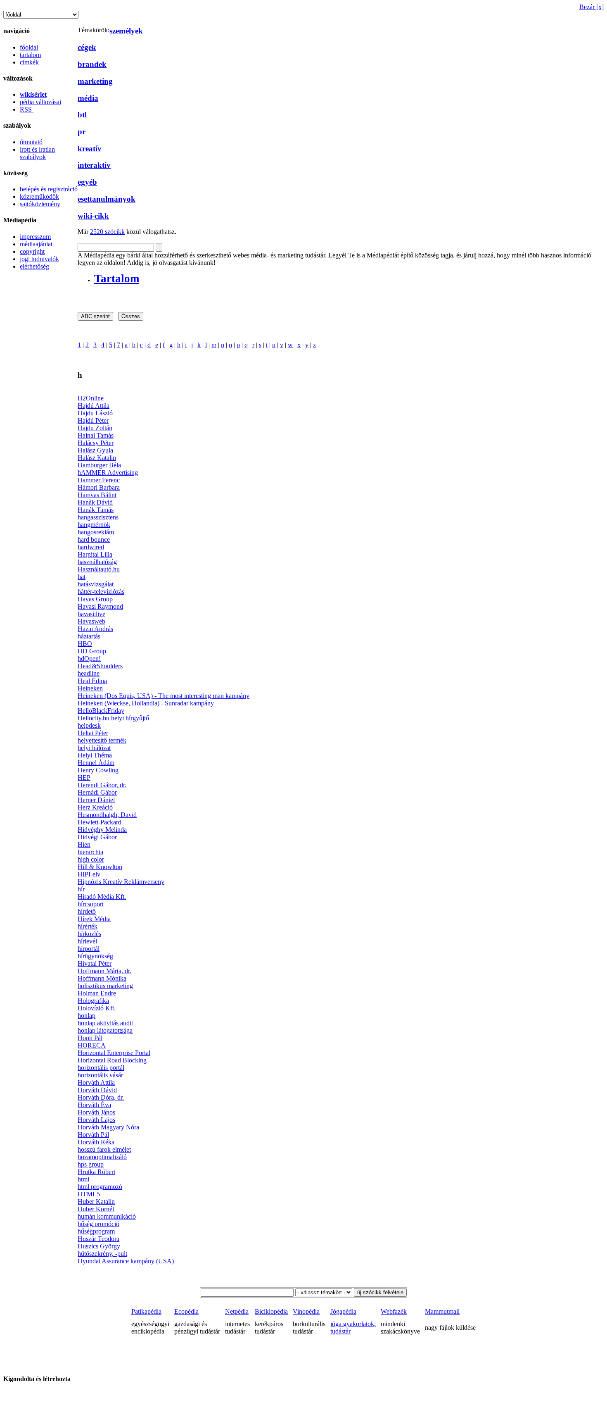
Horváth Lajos (96, 1119)
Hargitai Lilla (95, 554)
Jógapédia (343, 1311)
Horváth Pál (93, 1134)
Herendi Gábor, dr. (102, 784)
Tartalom (116, 278)
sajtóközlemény (40, 203)
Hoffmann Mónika (102, 978)
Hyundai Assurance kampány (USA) (126, 1261)
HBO (85, 643)
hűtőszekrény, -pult (102, 1253)
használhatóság (97, 561)
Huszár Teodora (98, 1238)
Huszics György (99, 1246)
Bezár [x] (591, 6)
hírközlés (89, 933)
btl (82, 114)
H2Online (91, 398)
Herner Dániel (96, 799)
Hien (84, 844)
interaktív (94, 165)
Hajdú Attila (93, 405)
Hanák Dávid (95, 502)
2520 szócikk (107, 231)
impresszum (35, 236)
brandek (92, 64)
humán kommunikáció (107, 1216)
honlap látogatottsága (105, 1030)
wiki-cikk (93, 216)
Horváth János (96, 1112)
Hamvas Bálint (97, 494)
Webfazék (394, 1311)
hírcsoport (91, 903)
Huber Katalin (96, 1201)
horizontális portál (101, 1067)
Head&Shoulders (100, 665)
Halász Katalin (97, 457)
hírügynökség (95, 956)
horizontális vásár (100, 1075)
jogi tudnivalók (39, 258)
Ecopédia (186, 1311)
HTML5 (89, 1194)
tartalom (30, 54)
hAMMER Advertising (108, 472)
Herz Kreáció (95, 807)
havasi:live (91, 613)
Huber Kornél (96, 1208)
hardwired (91, 546)
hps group (91, 1164)
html (83, 1179)
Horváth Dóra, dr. (101, 1097)
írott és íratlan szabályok (37, 153)
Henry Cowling (98, 770)
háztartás (89, 636)
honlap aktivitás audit (105, 1022)
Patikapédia (146, 1311)
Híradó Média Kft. (102, 896)
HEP (84, 777)
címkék (29, 62)
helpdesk (89, 725)
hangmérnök (94, 524)
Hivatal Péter (94, 963)
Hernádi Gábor (97, 792)
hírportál (89, 948)
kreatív (90, 148)
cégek (87, 47)
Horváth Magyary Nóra (108, 1127)
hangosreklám (96, 532)
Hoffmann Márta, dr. (104, 970)
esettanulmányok (106, 199)
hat (81, 576)
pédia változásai (40, 101)
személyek (126, 30)
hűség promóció (98, 1223)
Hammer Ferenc (99, 479)
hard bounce (94, 539)
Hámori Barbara (99, 487)
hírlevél (87, 941)
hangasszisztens (98, 517)
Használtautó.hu (99, 569)
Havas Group (95, 599)
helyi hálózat (94, 747)
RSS (26, 109)
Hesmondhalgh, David (107, 814)
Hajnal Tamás (96, 435)
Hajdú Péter (93, 420)
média (88, 98)
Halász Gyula (95, 450)
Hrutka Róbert (96, 1171)
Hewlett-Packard (99, 822)
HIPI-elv (89, 874)
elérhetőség (34, 266)
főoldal (29, 47)
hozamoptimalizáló (102, 1156)
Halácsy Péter (96, 442)
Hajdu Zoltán (95, 427)
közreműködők (39, 196)
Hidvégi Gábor (97, 837)
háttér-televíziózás (101, 591)
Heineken (90, 688)
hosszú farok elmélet (104, 1149)
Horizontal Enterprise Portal (114, 1052)
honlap (86, 1015)
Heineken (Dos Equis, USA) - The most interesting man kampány (163, 695)
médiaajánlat (36, 244)
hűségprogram (96, 1231)
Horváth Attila (96, 1082)
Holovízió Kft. (97, 1008)
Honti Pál (90, 1037)
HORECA (92, 1045)
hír (81, 889)
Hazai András (95, 628)
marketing (95, 81)
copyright (32, 251)
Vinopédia (306, 1311)
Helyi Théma (95, 755)
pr (81, 131)
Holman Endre (97, 993)
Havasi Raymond (100, 606)
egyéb (87, 182)
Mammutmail (442, 1311)
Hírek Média (94, 918)
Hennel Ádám (96, 762)
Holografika (93, 1000)
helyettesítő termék (102, 740)
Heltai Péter (93, 732)
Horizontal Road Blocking (112, 1060)
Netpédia (237, 1311)
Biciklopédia (271, 1311)
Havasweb (91, 621)
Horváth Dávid (97, 1089)
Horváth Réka (96, 1142)
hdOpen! (89, 658)
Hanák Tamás (96, 509)
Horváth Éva (94, 1104)
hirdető (87, 911)
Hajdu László (95, 413)
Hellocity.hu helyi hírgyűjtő (113, 718)
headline (89, 673)
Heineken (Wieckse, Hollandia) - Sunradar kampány (146, 703)
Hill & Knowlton (100, 866)
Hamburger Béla (99, 465)
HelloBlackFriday (101, 710)
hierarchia (90, 851)
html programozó (100, 1186)
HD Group (92, 651)
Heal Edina (92, 680)
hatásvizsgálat (96, 584)
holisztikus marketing (105, 985)
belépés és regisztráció (49, 189)
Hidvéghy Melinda (102, 829)
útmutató (31, 141)
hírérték (87, 926)
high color (91, 859)
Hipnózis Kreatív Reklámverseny (121, 881)
